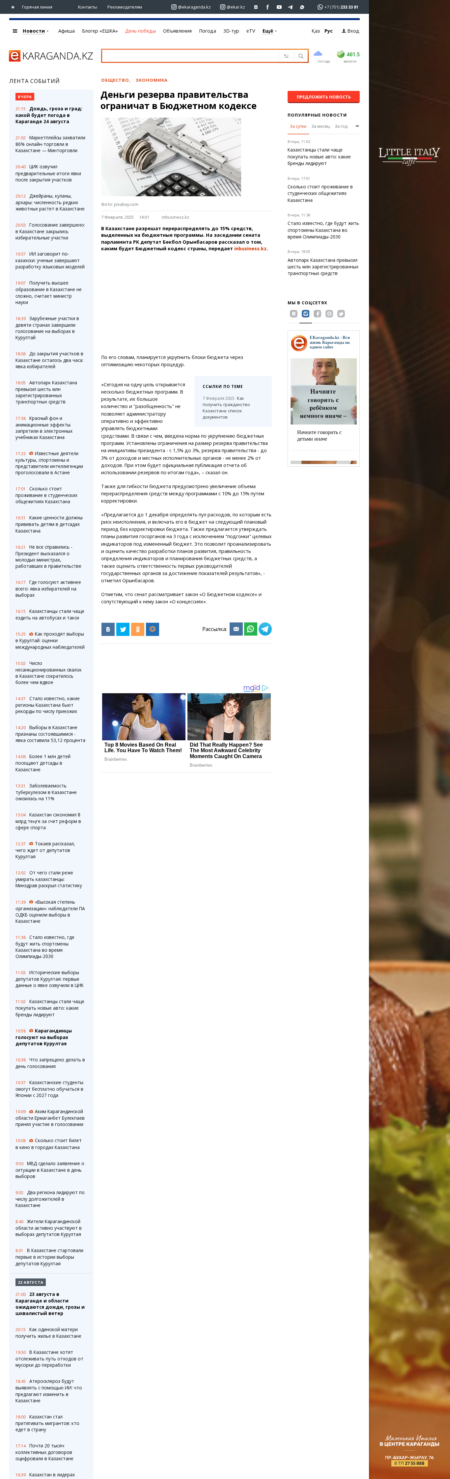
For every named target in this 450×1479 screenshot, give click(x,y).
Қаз (316, 31)
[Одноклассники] (137, 629)
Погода (207, 31)
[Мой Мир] (152, 629)
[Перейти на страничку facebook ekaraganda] (268, 7)
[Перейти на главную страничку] (14, 7)
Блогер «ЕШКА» (100, 31)
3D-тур (231, 31)
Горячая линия (37, 7)
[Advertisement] (204, 303)
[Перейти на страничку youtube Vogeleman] (279, 7)
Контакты (87, 7)
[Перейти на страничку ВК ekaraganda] (256, 7)
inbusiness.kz (175, 217)
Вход (353, 31)
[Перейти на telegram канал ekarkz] (291, 7)
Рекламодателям (124, 7)
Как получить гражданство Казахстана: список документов (226, 407)
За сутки (298, 126)
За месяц (320, 126)
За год (341, 126)
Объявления (177, 31)
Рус (328, 31)
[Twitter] (122, 629)
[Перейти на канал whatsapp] (302, 7)
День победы (140, 31)
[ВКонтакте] (108, 629)
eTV (250, 31)
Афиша (66, 31)
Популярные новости (317, 115)
